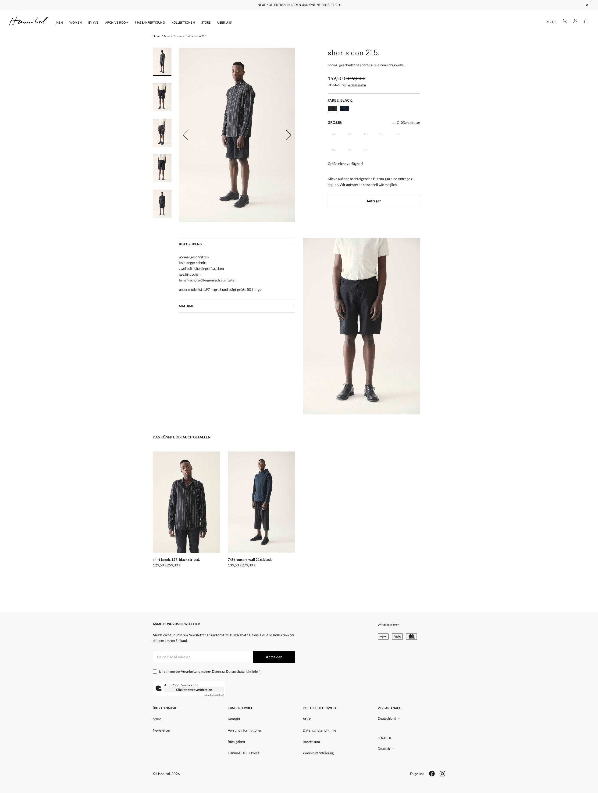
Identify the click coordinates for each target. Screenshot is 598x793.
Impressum (311, 742)
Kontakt (234, 719)
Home (156, 36)
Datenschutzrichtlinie (242, 671)
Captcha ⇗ (214, 694)
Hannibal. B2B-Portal (244, 753)
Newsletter (161, 730)
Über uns (224, 22)
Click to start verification (194, 690)
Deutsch (384, 748)
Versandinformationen (245, 730)
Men (59, 22)
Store (206, 22)
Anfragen (374, 201)
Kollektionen (183, 22)
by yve (93, 22)
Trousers (178, 36)
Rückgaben (236, 742)
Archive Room (116, 22)
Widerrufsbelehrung (318, 753)
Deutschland (387, 718)
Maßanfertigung (150, 22)
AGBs (307, 719)
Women (75, 22)
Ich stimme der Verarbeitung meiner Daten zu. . (209, 671)
